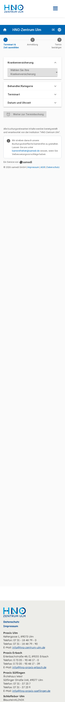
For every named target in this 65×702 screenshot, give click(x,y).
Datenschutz (11, 621)
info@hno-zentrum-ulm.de (28, 647)
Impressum (10, 626)
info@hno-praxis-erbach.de (29, 667)
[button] (55, 8)
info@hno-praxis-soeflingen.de (31, 690)
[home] (13, 9)
